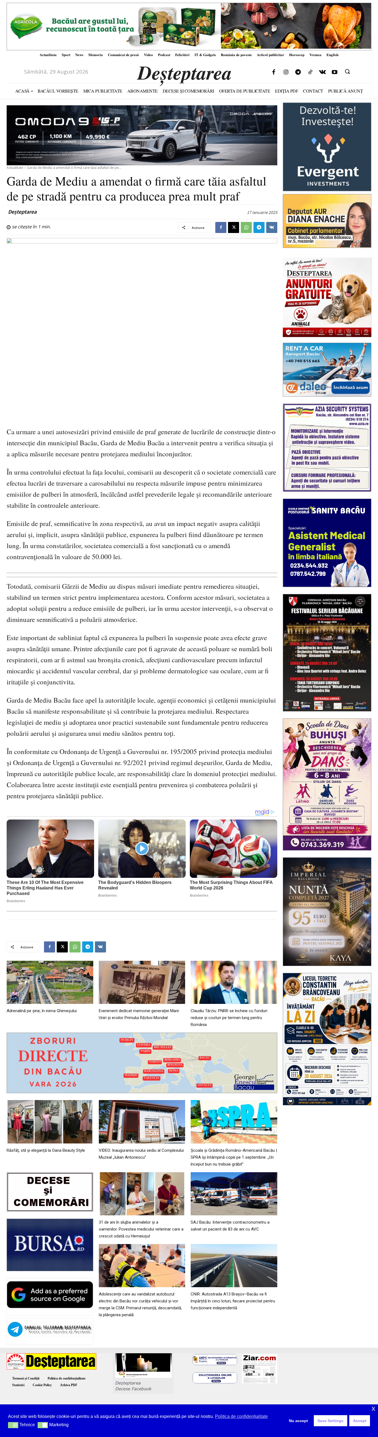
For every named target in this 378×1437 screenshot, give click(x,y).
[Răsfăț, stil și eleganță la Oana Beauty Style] (50, 1121)
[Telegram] (298, 72)
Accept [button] (359, 1420)
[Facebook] (273, 72)
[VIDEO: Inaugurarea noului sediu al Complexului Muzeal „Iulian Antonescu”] (142, 1121)
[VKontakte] (322, 72)
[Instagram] (286, 72)
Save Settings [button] (330, 1420)
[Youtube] (334, 72)
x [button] (373, 1408)
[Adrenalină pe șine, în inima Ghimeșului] (50, 982)
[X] (233, 227)
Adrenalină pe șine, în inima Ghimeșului (42, 1010)
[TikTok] (310, 72)
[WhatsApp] (246, 227)
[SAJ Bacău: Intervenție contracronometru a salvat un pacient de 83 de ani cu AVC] (234, 1193)
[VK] (271, 227)
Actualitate (15, 167)
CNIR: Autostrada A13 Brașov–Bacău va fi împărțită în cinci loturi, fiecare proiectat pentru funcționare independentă (233, 1301)
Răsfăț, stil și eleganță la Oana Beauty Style (46, 1150)
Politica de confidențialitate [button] (241, 1416)
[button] (347, 71)
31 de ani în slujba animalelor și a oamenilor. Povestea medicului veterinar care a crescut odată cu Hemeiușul (141, 1229)
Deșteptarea (22, 211)
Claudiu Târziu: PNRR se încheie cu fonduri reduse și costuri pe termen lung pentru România (229, 1017)
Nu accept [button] (298, 1420)
